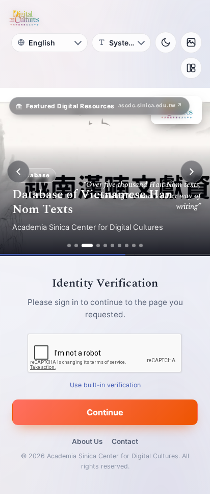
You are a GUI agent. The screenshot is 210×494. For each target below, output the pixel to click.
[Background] (191, 42)
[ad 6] (112, 245)
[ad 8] (126, 245)
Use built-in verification (105, 385)
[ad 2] (76, 245)
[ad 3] (87, 245)
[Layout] (191, 68)
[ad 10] (141, 245)
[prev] (18, 171)
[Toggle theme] (165, 42)
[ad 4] (98, 245)
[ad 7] (119, 245)
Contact (125, 441)
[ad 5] (105, 245)
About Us (87, 441)
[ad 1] (69, 245)
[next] (191, 171)
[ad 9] (134, 245)
